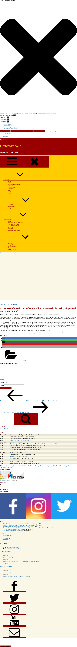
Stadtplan (10, 208)
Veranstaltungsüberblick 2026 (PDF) (15, 466)
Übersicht (2, 480)
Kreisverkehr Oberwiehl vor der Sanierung (12, 557)
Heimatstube (11, 248)
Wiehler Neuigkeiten (5, 551)
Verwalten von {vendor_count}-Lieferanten (13, 127)
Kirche (9, 221)
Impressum (5, 136)
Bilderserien (11, 185)
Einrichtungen (8, 219)
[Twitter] (14, 603)
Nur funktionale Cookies (16, 131)
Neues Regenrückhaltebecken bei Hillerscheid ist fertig (16, 526)
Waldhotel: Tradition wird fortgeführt (11, 554)
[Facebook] (14, 591)
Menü (47, 166)
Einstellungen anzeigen (28, 131)
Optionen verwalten (7, 124)
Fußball (58, 466)
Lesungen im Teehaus (7, 572)
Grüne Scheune (12, 249)
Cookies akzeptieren (5, 131)
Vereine (10, 243)
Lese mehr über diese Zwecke (10, 128)
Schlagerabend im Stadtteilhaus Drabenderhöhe (21, 451)
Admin (15, 304)
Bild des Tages (11, 187)
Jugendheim (11, 227)
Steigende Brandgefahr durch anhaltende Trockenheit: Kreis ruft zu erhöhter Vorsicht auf (24, 528)
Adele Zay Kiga (35, 466)
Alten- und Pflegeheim (14, 230)
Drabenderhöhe (10, 146)
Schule (29, 466)
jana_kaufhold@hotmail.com (7, 328)
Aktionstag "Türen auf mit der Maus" (19, 456)
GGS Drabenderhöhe (13, 225)
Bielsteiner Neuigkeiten (6, 566)
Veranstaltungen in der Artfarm (67, 466)
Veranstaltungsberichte (14, 184)
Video (9, 193)
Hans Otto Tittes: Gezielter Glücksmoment (13, 530)
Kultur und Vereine (9, 242)
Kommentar (3, 377)
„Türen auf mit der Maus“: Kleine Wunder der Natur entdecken (18, 525)
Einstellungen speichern (39, 131)
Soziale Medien (12, 246)
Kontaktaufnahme (7, 535)
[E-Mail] (14, 637)
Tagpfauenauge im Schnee (13, 547)
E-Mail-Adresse (4, 382)
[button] (38, 57)
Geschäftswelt (11, 206)
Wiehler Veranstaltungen (6, 467)
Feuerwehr (10, 228)
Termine (10, 182)
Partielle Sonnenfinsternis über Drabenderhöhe (14, 529)
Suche (9, 181)
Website (2, 385)
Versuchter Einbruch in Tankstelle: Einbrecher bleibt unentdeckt (16, 576)
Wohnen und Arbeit (9, 205)
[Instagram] (14, 614)
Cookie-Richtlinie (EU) (8, 541)
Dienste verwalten (7, 125)
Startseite (6, 179)
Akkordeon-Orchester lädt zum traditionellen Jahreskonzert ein (18, 523)
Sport (9, 190)
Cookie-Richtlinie (7, 133)
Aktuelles (10, 188)
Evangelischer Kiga (44, 466)
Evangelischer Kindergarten (15, 222)
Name (2, 379)
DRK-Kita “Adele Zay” (14, 224)
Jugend (10, 191)
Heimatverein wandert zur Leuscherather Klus (21, 440)
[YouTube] (14, 626)
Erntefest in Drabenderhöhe (16, 442)
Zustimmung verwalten (5, 646)
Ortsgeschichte (12, 245)
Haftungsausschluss (7, 538)
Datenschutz (6, 135)
